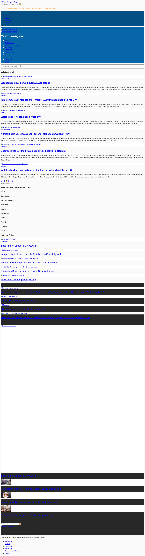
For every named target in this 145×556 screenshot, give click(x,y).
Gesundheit (9, 43)
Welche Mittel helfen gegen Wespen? (21, 117)
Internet (8, 50)
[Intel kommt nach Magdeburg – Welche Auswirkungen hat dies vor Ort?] (11, 93)
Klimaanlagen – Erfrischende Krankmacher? (23, 309)
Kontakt (7, 15)
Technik (8, 57)
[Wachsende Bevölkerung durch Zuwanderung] (16, 76)
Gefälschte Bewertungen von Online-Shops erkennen (28, 271)
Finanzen (8, 59)
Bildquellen (8, 22)
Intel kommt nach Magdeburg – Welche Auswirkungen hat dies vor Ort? (39, 100)
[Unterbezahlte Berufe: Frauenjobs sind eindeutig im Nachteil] (21, 144)
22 (8, 181)
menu (52, 8)
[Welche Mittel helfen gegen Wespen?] (13, 110)
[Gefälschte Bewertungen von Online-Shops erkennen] (19, 267)
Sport (7, 40)
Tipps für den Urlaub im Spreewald (18, 246)
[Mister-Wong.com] (9, 2)
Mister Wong (9, 541)
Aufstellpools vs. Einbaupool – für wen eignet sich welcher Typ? (35, 134)
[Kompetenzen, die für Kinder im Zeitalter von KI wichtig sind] (9, 250)
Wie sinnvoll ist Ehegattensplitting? (18, 279)
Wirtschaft (9, 47)
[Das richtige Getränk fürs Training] (9, 296)
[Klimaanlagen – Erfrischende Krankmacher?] (5, 305)
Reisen (7, 54)
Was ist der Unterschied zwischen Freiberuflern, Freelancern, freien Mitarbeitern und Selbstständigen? (52, 292)
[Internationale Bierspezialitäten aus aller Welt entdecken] (19, 258)
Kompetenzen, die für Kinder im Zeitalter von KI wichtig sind (31, 254)
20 (4, 181)
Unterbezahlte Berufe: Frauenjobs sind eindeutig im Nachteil (33, 151)
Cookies (7, 18)
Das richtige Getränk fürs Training (18, 300)
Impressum (8, 20)
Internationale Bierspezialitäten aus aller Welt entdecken (29, 262)
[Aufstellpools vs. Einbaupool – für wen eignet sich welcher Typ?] (10, 127)
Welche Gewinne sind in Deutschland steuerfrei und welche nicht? (36, 170)
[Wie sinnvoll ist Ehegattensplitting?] (12, 275)
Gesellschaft (10, 52)
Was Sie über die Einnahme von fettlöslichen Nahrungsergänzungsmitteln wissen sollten (45, 317)
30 (12, 181)
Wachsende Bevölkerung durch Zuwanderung (25, 83)
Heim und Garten (11, 45)
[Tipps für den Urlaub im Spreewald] (8, 239)
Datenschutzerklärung (11, 25)
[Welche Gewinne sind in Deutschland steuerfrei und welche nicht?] (14, 164)
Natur (7, 62)
